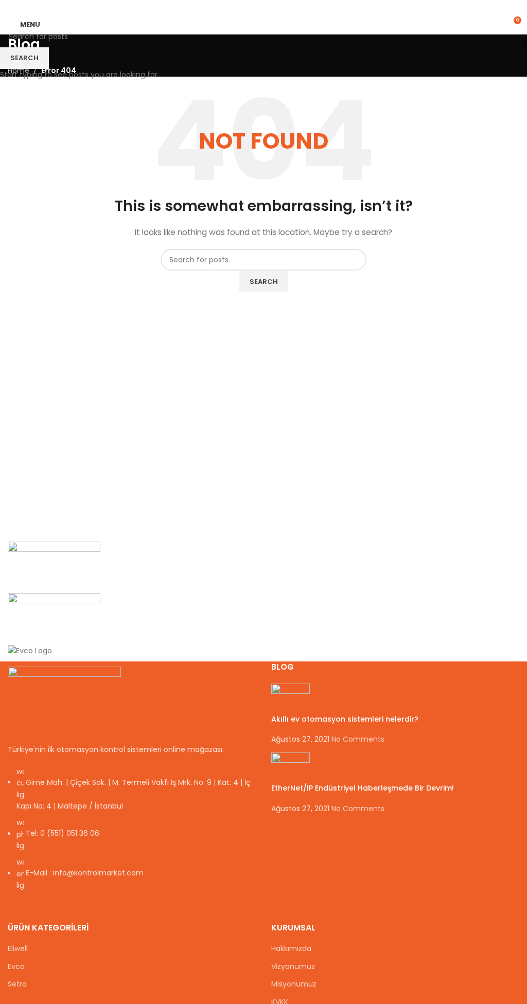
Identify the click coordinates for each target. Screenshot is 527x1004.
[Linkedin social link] (276, 7)
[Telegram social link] (287, 7)
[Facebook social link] (240, 7)
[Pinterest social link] (264, 7)
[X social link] (252, 7)
